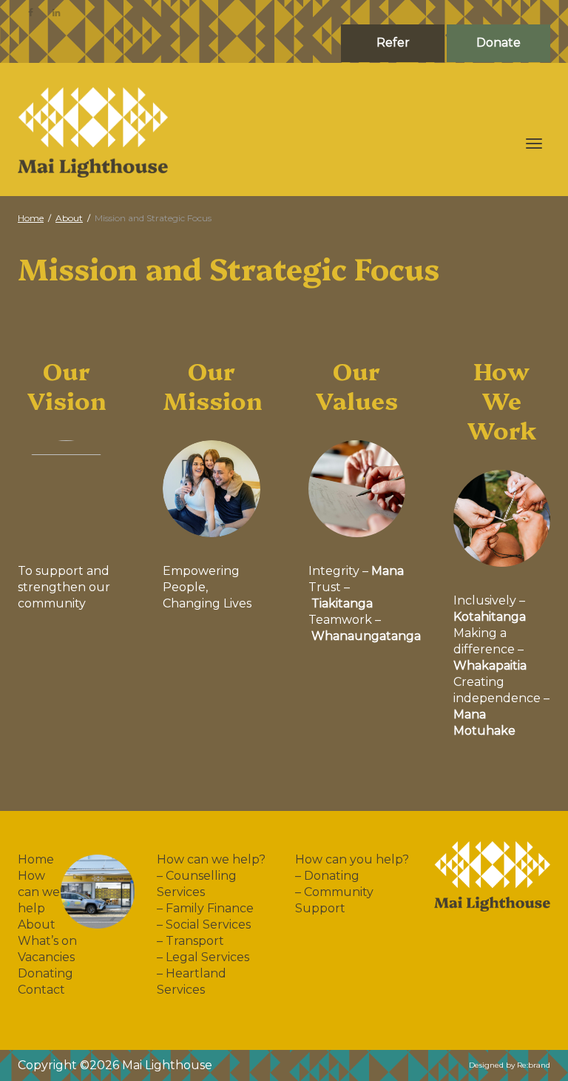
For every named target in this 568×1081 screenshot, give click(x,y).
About (36, 924)
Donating (45, 973)
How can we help (39, 892)
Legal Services (207, 957)
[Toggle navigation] (534, 143)
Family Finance (210, 908)
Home (36, 859)
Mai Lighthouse (167, 1065)
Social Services (208, 924)
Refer (393, 43)
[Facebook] (30, 12)
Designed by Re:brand (509, 1065)
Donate (498, 43)
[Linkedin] (56, 12)
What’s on (47, 941)
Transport (195, 941)
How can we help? (211, 859)
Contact (41, 990)
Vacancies (46, 957)
